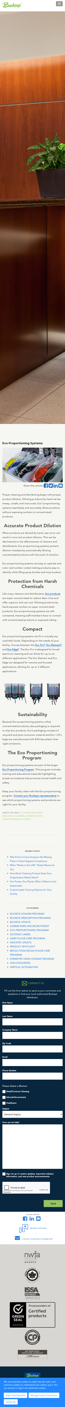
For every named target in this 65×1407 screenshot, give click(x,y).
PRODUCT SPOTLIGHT (22, 946)
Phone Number (9, 1070)
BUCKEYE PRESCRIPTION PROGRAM (30, 917)
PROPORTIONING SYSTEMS (16, 819)
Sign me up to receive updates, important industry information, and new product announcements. (30, 1175)
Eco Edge (13, 649)
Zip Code (6, 1043)
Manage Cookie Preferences (44, 1395)
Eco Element (54, 645)
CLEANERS (19, 816)
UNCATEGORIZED (20, 962)
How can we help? (11, 1122)
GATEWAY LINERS (20, 934)
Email (4, 1057)
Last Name (7, 1016)
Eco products (52, 593)
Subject (5, 1108)
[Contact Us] (39, 1219)
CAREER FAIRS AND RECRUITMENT (29, 926)
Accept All (10, 1402)
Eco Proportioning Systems (22, 443)
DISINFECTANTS (34, 816)
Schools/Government (16, 1097)
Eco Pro (40, 645)
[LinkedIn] (32, 1219)
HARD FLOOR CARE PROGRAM (27, 938)
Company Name (10, 1029)
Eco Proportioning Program (18, 769)
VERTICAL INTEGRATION (24, 967)
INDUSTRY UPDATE (20, 942)
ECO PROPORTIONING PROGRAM (29, 930)
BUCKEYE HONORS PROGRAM (27, 913)
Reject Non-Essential (15, 1395)
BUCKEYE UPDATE (20, 922)
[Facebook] (26, 1219)
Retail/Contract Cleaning (17, 1091)
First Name (7, 1002)
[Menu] (59, 3)
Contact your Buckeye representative (35, 795)
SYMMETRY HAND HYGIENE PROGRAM (32, 958)
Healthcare (11, 1103)
